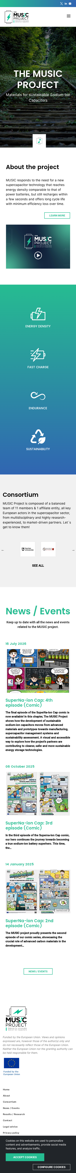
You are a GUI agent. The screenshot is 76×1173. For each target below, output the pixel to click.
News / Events (38, 971)
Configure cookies (51, 1167)
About (6, 1095)
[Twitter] (61, 3)
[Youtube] (70, 3)
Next (73, 550)
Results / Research (14, 1114)
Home (6, 1089)
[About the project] (38, 247)
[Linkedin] (65, 3)
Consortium (9, 1101)
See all (38, 565)
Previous (3, 550)
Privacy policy (11, 1132)
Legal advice (10, 1126)
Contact (7, 1120)
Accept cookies (25, 1157)
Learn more (57, 215)
